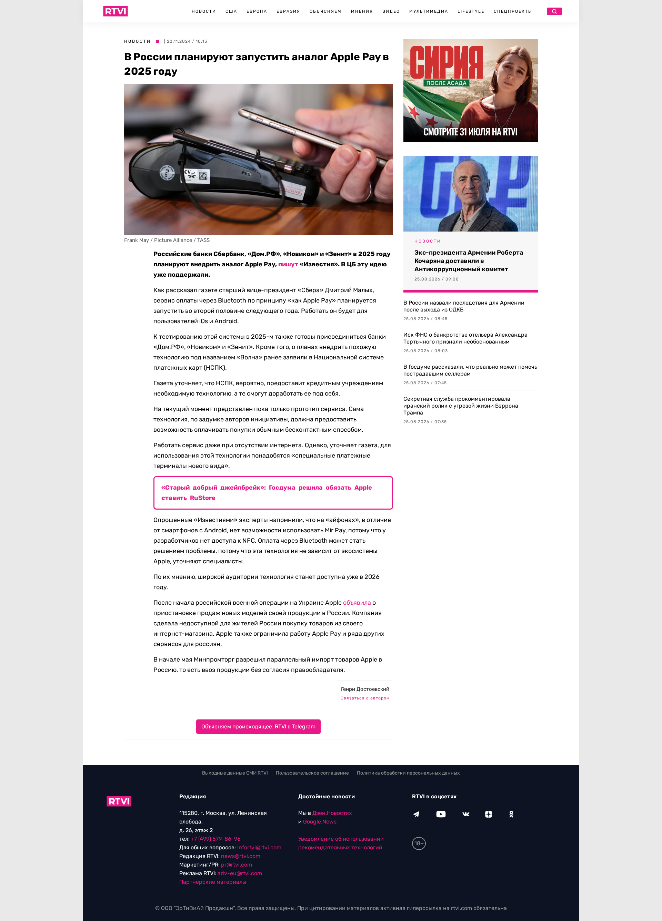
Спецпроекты (513, 11)
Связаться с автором (365, 698)
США (231, 11)
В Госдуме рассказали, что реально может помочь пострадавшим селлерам (470, 370)
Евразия (288, 11)
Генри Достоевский (365, 689)
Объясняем (326, 11)
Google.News (320, 821)
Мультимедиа (428, 11)
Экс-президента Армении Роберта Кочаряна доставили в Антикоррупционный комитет (468, 261)
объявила (357, 602)
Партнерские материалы (212, 882)
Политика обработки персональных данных (408, 773)
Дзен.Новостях (332, 813)
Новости (204, 11)
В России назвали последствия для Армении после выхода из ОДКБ (463, 306)
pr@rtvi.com (236, 864)
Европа (257, 11)
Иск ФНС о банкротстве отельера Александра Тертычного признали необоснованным (465, 338)
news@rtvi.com (240, 856)
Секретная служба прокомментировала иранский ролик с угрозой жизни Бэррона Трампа (460, 406)
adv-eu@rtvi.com (240, 873)
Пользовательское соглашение (312, 773)
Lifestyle (471, 11)
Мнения (362, 11)
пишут (288, 264)
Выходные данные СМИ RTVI (235, 773)
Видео (391, 11)
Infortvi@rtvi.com (259, 847)
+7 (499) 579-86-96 (216, 839)
